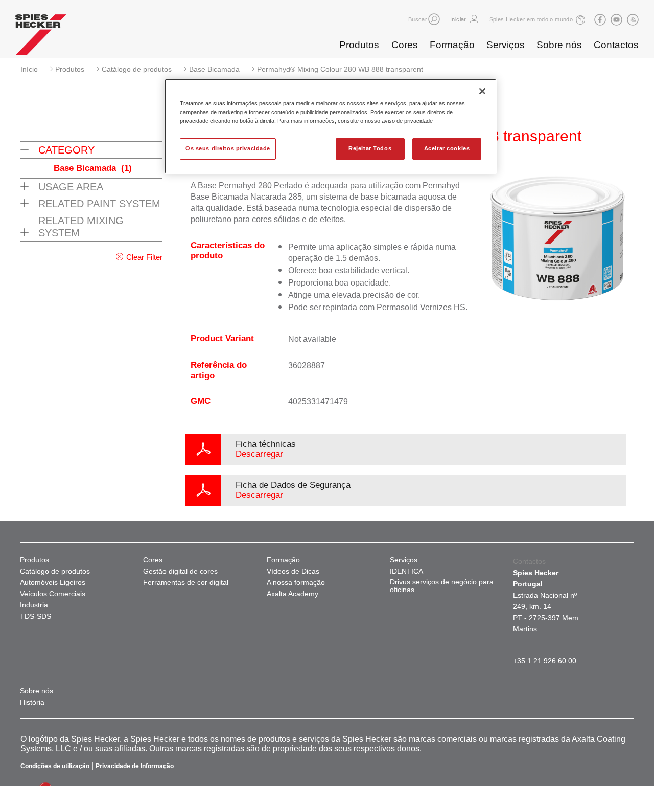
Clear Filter (144, 257)
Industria (34, 605)
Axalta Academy (292, 594)
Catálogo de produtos (137, 69)
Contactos (616, 44)
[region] (331, 126)
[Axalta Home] (40, 37)
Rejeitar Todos (369, 148)
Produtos (359, 44)
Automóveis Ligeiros (52, 582)
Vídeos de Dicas (293, 571)
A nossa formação (296, 582)
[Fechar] (482, 91)
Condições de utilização (54, 766)
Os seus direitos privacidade (227, 148)
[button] (434, 19)
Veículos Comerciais (52, 594)
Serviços (505, 44)
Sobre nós (559, 44)
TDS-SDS (35, 616)
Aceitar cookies (447, 148)
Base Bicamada (214, 69)
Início (29, 69)
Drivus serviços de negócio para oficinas (442, 586)
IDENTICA (406, 571)
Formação (452, 44)
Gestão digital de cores (180, 571)
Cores (404, 44)
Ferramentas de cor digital (185, 582)
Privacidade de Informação (135, 766)
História (32, 702)
